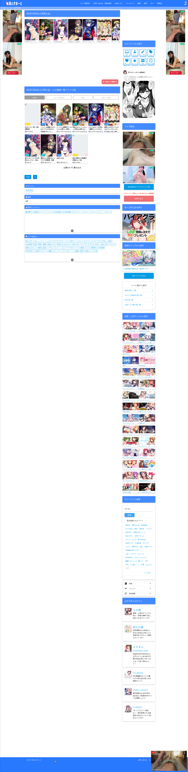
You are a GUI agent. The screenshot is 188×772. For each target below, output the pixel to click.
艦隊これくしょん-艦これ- (134, 561)
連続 (39, 248)
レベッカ (82, 212)
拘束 (39, 244)
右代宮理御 (67, 212)
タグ (152, 3)
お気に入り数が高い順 (139, 305)
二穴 (127, 568)
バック (76, 241)
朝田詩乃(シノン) (139, 532)
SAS (127, 565)
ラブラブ (98, 241)
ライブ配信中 (85, 3)
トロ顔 (70, 241)
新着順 (35, 97)
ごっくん (46, 241)
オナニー (63, 241)
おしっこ (38, 241)
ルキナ (74, 212)
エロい (113, 244)
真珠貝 (128, 525)
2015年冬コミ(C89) (32, 251)
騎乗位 (94, 248)
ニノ (88, 212)
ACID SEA (17, 8)
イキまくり (51, 248)
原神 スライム (139, 536)
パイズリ (84, 241)
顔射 (49, 244)
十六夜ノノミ (134, 565)
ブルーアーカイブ (140, 557)
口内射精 (29, 244)
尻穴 (146, 561)
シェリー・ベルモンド (103, 212)
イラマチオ (54, 241)
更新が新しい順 (139, 290)
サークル (10, 8)
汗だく (78, 244)
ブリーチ (146, 543)
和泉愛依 (144, 525)
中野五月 (129, 532)
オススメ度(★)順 (59, 97)
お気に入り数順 (106, 97)
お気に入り (119, 3)
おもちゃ (149, 565)
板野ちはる (135, 525)
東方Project (142, 539)
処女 (110, 241)
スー (92, 212)
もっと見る (147, 572)
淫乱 (141, 547)
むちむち (65, 244)
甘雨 (142, 565)
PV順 (82, 97)
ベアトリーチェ (46, 212)
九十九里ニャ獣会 (132, 529)
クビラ (128, 547)
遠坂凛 (141, 529)
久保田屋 (138, 543)
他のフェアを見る (139, 276)
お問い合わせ (143, 760)
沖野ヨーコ (148, 547)
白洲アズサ (129, 543)
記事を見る (139, 199)
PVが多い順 (139, 300)
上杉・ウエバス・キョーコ (135, 554)
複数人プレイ (53, 251)
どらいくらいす (131, 539)
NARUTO (135, 547)
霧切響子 (29, 212)
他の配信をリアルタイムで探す (139, 188)
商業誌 (159, 3)
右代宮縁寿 (57, 212)
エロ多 (95, 251)
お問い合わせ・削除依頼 (102, 3)
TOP (28, 177)
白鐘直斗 (37, 212)
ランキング (130, 3)
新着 (139, 3)
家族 (82, 248)
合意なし (88, 251)
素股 (44, 244)
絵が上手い (29, 241)
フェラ (90, 241)
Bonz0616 (129, 557)
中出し (104, 241)
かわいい (33, 248)
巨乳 (35, 244)
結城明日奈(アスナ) (132, 550)
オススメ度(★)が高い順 (139, 295)
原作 (145, 3)
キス (54, 244)
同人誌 (2, 8)
